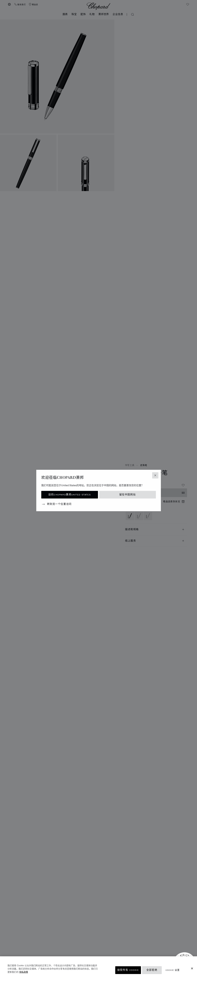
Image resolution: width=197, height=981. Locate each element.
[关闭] (192, 968)
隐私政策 (23, 971)
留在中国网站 (127, 494)
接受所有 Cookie (128, 970)
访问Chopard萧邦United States (69, 494)
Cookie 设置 (173, 970)
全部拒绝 (151, 970)
